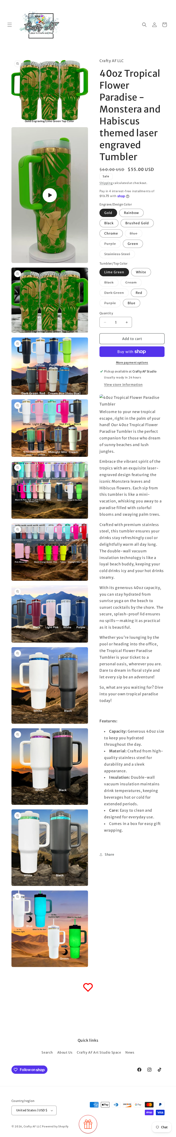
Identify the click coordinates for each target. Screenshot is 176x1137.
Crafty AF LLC (32, 1126)
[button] (10, 25)
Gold (108, 213)
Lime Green (114, 272)
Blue (136, 234)
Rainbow (131, 213)
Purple (112, 244)
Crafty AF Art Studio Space (99, 1052)
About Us (65, 1052)
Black (109, 223)
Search (47, 1052)
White (141, 272)
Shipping (106, 183)
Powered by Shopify (55, 1126)
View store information (123, 385)
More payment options (132, 362)
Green (133, 244)
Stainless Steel (119, 255)
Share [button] (109, 854)
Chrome (111, 233)
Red (139, 293)
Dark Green (116, 293)
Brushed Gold (137, 223)
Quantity (106, 313)
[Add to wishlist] (88, 987)
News (129, 1052)
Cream (133, 283)
